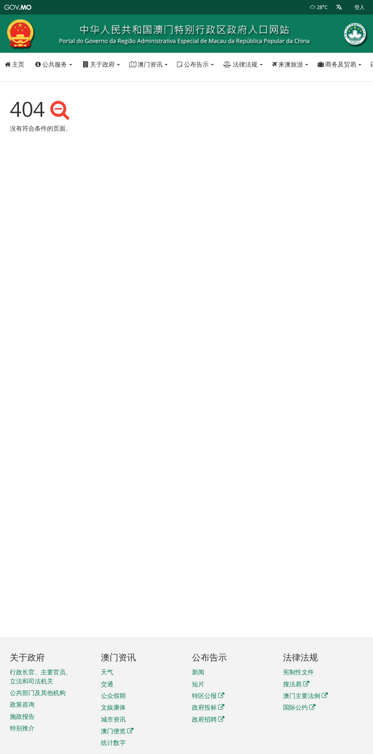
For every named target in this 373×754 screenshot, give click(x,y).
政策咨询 (22, 704)
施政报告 (22, 716)
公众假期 (113, 695)
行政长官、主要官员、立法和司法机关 (41, 676)
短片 (198, 684)
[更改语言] (339, 7)
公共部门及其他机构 (38, 692)
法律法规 (245, 64)
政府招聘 (204, 719)
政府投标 (204, 707)
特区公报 (204, 695)
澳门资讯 (150, 64)
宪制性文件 (298, 672)
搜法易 (292, 684)
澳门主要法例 (301, 695)
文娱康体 (113, 707)
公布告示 (196, 64)
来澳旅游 (291, 64)
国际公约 (295, 707)
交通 (107, 684)
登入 (359, 7)
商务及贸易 (341, 64)
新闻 (198, 672)
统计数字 (113, 742)
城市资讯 (113, 719)
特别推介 (22, 728)
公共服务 (54, 64)
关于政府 (102, 64)
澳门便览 (113, 731)
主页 (17, 64)
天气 (107, 672)
